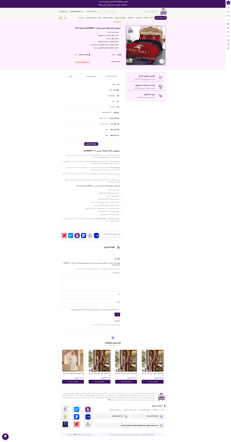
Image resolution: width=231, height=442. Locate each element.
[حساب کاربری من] (65, 18)
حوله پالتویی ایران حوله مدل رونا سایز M (99, 374)
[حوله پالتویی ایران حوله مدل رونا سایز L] (126, 361)
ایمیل (118, 302)
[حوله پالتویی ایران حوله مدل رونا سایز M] (99, 361)
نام (118, 294)
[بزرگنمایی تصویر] (161, 61)
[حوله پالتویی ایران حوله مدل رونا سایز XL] (153, 361)
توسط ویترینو (70, 435)
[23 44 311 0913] (126, 416)
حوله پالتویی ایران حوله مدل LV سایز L (73, 374)
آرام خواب (142, 435)
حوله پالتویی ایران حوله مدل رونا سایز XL (153, 374)
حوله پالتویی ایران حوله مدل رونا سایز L (126, 374)
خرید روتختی (103, 157)
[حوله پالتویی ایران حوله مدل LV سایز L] (73, 361)
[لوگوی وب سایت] (163, 12)
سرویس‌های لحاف (115, 167)
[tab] (117, 258)
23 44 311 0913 (117, 416)
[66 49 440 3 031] (161, 416)
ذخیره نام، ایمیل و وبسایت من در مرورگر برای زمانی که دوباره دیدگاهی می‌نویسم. (94, 310)
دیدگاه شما (116, 273)
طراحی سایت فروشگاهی (84, 435)
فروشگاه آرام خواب (100, 219)
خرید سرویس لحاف (113, 219)
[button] (153, 382)
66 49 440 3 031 (152, 416)
